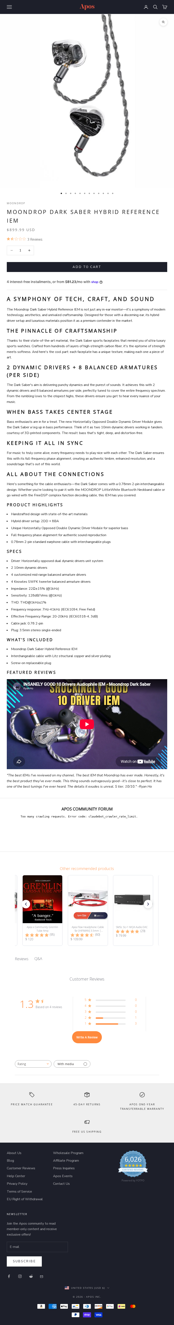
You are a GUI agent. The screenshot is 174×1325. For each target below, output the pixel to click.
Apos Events (63, 1176)
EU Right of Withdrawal (25, 1199)
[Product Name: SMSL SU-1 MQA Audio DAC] (133, 910)
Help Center (16, 1176)
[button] (26, 904)
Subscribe (24, 1261)
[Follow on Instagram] (20, 1276)
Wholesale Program (68, 1153)
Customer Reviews (21, 1168)
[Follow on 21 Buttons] (42, 1276)
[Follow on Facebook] (9, 1276)
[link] (133, 1167)
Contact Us (61, 1183)
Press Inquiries (64, 1168)
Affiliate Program (66, 1160)
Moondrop (16, 203)
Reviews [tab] (21, 958)
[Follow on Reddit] (31, 1276)
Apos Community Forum (87, 809)
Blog (10, 1160)
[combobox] (33, 1064)
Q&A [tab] (38, 958)
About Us (14, 1153)
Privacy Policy (17, 1183)
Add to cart (87, 267)
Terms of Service (19, 1191)
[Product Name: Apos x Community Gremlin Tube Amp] (42, 910)
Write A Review (87, 1037)
